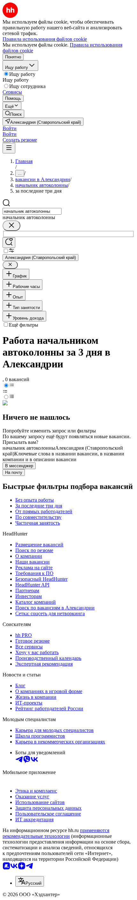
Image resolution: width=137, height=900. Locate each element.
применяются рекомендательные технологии (56, 833)
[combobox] (32, 211)
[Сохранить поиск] (9, 242)
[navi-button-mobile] (9, 148)
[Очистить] (11, 225)
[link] (13, 114)
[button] (10, 128)
